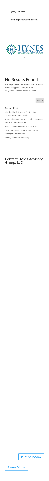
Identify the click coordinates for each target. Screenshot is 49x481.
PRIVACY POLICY (31, 456)
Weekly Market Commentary (17, 137)
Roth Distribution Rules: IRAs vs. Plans (21, 126)
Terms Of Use (16, 467)
